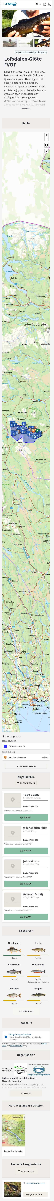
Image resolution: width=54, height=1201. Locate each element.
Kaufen (27, 817)
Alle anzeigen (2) (26, 1011)
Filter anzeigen (27, 783)
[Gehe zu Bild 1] (10, 43)
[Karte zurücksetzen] (46, 145)
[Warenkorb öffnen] (44, 4)
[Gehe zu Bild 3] (42, 43)
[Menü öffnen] (2, 4)
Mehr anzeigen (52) (26, 766)
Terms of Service (16, 1046)
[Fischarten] (26, 931)
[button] (25, 432)
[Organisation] (26, 1055)
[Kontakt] (26, 1023)
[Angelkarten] (26, 780)
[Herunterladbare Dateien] (26, 1106)
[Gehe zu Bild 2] (26, 43)
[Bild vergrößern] (26, 23)
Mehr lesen (26, 109)
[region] (26, 23)
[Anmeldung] (49, 5)
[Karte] (26, 123)
